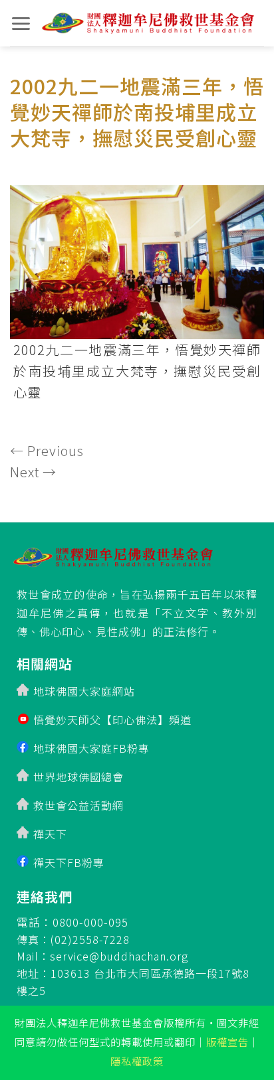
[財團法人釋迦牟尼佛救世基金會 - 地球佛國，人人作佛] (148, 23)
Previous (47, 450)
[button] (21, 23)
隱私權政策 (137, 1060)
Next (33, 471)
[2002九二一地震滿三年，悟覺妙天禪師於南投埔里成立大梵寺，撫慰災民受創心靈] (137, 258)
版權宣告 (227, 1041)
